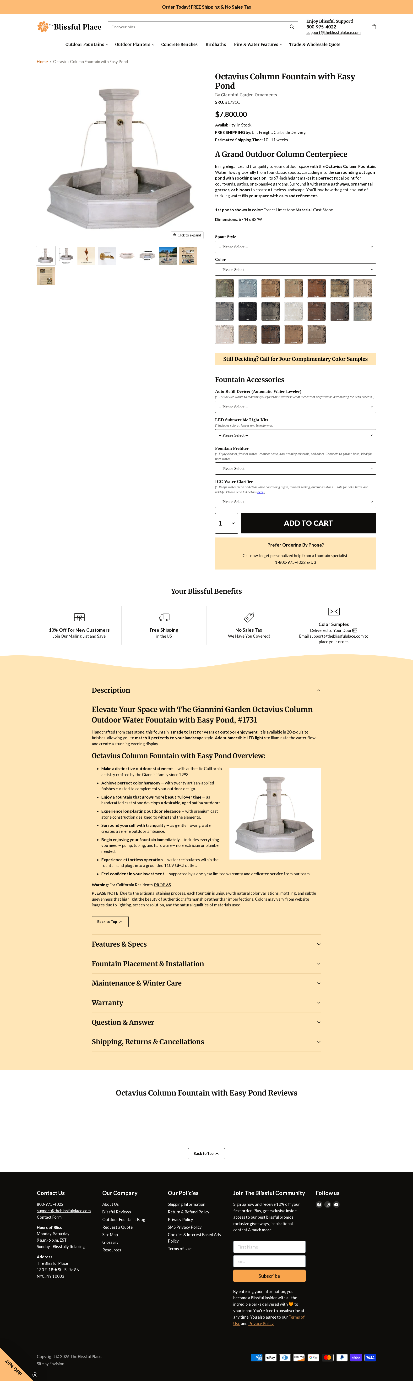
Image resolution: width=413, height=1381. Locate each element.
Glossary (110, 1242)
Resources (111, 1249)
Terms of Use (179, 1248)
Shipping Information (186, 1204)
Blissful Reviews (116, 1211)
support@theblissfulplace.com (333, 32)
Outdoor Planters (133, 44)
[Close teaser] (35, 1374)
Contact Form (49, 1217)
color (220, 259)
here (260, 492)
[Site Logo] (69, 27)
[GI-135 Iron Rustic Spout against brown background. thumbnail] (86, 255)
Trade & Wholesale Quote (315, 44)
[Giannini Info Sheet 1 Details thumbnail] (188, 255)
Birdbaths (216, 44)
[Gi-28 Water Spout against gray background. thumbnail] (106, 255)
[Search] (292, 26)
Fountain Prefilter (232, 448)
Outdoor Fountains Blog (123, 1219)
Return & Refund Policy (188, 1211)
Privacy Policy (180, 1219)
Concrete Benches (179, 44)
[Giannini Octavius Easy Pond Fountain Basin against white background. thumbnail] (127, 255)
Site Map (110, 1234)
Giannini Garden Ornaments (249, 95)
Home (42, 61)
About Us (110, 1204)
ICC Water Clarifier (234, 481)
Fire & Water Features (256, 44)
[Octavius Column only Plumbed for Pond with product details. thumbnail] (66, 255)
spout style (225, 237)
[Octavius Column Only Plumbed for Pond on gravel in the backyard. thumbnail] (167, 255)
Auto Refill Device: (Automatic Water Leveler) (258, 391)
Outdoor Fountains (85, 44)
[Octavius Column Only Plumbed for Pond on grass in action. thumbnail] (45, 255)
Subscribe (269, 1276)
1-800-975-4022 (290, 562)
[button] (16, 1364)
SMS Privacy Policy (185, 1227)
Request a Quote (117, 1227)
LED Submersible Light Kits (241, 419)
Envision (56, 1363)
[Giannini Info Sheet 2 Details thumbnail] (45, 276)
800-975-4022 (50, 1204)
